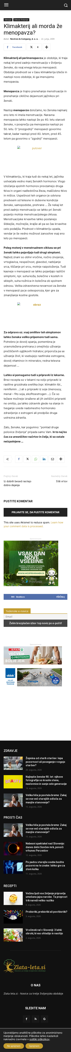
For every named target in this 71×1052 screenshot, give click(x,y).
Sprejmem (34, 1046)
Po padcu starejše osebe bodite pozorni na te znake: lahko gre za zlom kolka (45, 866)
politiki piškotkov (39, 1039)
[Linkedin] (44, 459)
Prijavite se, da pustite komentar (35, 512)
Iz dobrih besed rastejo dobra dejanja (17, 483)
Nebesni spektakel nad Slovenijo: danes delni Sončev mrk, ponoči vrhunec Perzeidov (45, 847)
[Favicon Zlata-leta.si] (35, 966)
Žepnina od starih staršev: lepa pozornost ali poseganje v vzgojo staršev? (45, 762)
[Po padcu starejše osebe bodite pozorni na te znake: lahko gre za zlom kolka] (13, 867)
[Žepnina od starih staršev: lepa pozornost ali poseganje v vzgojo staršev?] (13, 763)
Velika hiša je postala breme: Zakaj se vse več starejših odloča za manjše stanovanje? (46, 799)
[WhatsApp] (35, 459)
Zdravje (8, 19)
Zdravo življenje (21, 19)
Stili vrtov (61, 481)
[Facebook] (18, 459)
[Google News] (44, 1019)
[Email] (52, 459)
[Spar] (33, 666)
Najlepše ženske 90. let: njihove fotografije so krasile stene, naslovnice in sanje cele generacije (46, 780)
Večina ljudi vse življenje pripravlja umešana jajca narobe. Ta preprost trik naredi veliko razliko (46, 897)
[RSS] (35, 1019)
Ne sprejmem (13, 1046)
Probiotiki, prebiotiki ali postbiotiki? (46, 911)
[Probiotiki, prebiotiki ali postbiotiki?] (13, 917)
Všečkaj (60, 596)
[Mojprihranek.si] (31, 585)
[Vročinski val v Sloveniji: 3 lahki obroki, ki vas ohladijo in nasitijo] (13, 935)
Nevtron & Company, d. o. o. (24, 38)
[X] (27, 459)
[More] (46, 47)
